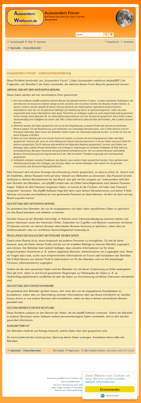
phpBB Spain (74, 382)
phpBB (61, 378)
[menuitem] (28, 42)
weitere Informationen (100, 381)
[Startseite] (25, 17)
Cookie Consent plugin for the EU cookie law (110, 396)
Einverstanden (110, 389)
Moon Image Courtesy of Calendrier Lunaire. (70, 388)
